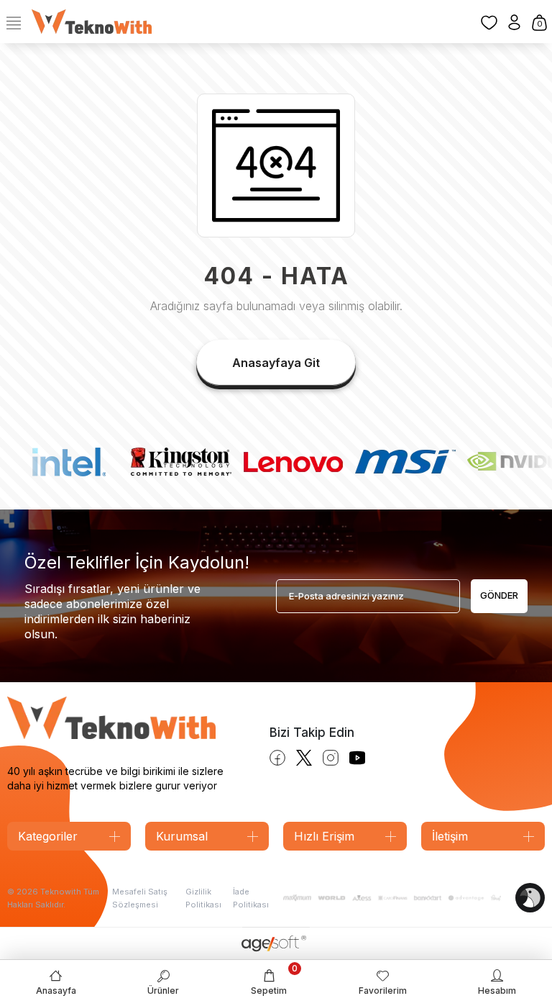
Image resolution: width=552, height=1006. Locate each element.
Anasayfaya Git (276, 362)
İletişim (450, 836)
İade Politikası (251, 898)
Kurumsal (182, 836)
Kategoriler (48, 836)
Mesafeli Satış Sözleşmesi (139, 898)
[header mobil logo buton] (92, 21)
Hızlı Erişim (324, 836)
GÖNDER (499, 595)
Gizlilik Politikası (203, 898)
